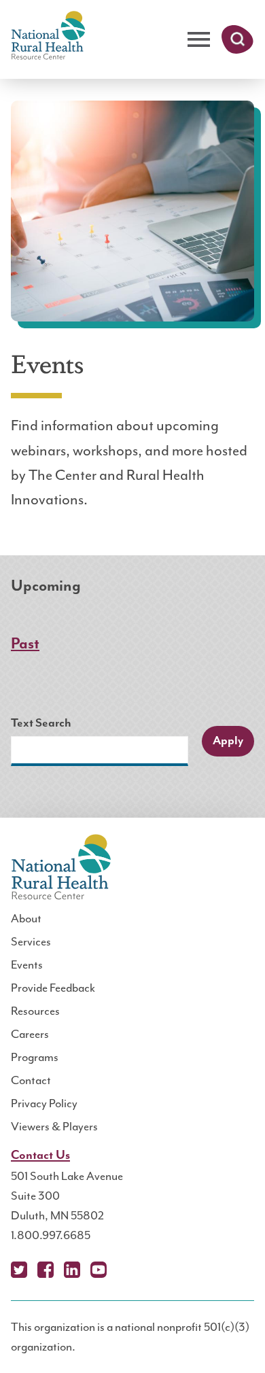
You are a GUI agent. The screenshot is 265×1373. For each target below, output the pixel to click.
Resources (35, 1010)
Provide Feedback (53, 987)
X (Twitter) (19, 1270)
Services (31, 941)
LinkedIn (72, 1270)
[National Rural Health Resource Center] (48, 36)
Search (237, 39)
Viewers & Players (54, 1126)
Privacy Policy (44, 1103)
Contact (31, 1080)
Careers (30, 1033)
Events (27, 964)
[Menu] (199, 39)
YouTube (98, 1270)
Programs (34, 1056)
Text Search (41, 723)
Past (25, 644)
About (26, 918)
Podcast (125, 1270)
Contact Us (40, 1155)
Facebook (45, 1270)
